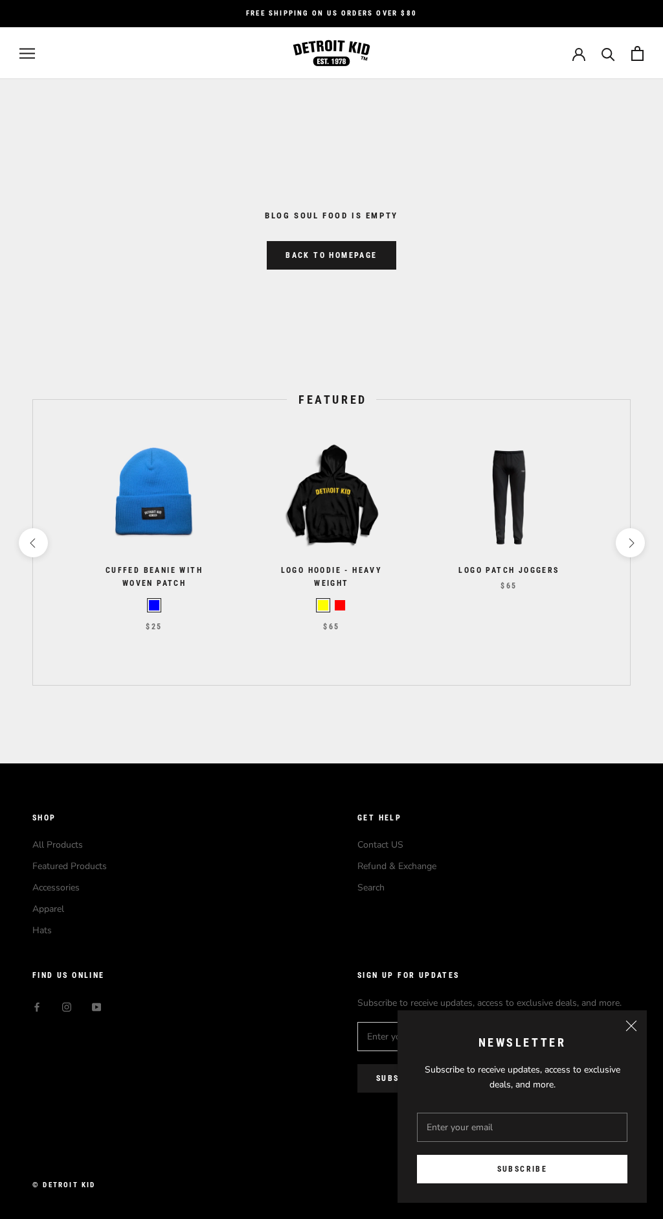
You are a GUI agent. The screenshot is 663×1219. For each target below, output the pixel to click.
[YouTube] (96, 1006)
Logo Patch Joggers (508, 570)
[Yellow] (323, 605)
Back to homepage (331, 255)
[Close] (631, 1026)
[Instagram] (66, 1006)
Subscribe (522, 1169)
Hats (42, 930)
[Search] (608, 53)
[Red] (340, 605)
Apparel (48, 909)
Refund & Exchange (396, 866)
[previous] (32, 542)
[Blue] (154, 605)
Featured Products (69, 866)
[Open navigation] (27, 53)
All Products (57, 845)
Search (371, 887)
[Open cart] (637, 53)
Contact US (380, 845)
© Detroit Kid (64, 1185)
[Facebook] (36, 1006)
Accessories (56, 887)
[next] (629, 542)
